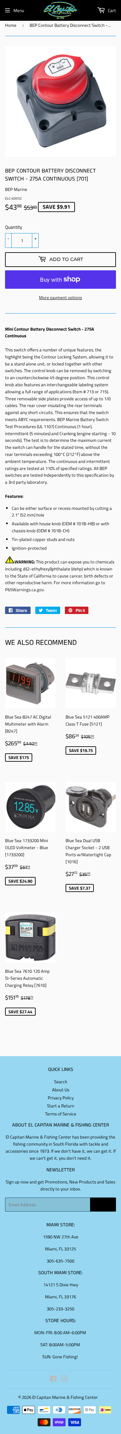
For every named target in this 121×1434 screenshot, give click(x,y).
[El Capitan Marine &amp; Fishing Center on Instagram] (64, 1379)
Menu (18, 10)
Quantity (13, 226)
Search (60, 1081)
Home (10, 25)
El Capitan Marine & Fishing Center (65, 1397)
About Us (60, 1089)
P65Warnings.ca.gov (24, 589)
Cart (111, 10)
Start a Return (60, 1105)
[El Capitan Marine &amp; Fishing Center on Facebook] (53, 1379)
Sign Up (103, 1204)
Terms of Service (60, 1113)
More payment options (60, 297)
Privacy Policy (61, 1097)
